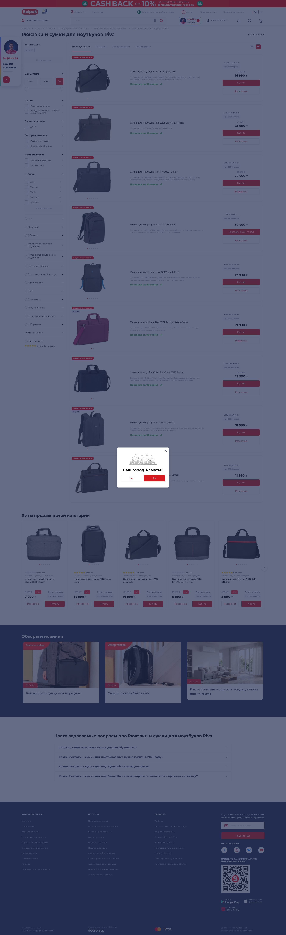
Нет (131, 478)
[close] (166, 450)
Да (154, 478)
